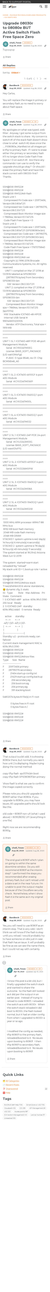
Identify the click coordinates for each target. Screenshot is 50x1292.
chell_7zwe (15, 43)
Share (7, 57)
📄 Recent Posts (11, 1085)
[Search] (40, 6)
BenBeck (14, 85)
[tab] (9, 65)
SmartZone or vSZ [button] (35, 1105)
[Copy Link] (45, 45)
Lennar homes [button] (38, 1115)
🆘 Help (6, 1093)
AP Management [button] (37, 1108)
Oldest (15, 72)
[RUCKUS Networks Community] (12, 6)
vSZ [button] (7, 1111)
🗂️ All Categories (11, 1081)
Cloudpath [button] (10, 1108)
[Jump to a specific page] (45, 78)
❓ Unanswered (25, 1089)
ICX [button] (23, 1108)
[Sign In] (45, 6)
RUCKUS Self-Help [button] (13, 1105)
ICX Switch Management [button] (15, 1115)
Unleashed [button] (9, 1118)
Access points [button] (21, 1111)
